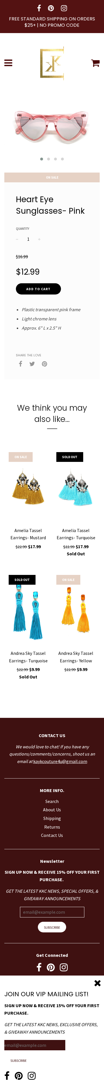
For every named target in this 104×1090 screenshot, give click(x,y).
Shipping (52, 818)
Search (52, 801)
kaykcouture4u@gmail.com (60, 761)
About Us (52, 809)
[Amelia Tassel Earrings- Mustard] (28, 488)
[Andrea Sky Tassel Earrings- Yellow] (75, 611)
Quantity (22, 229)
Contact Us (52, 835)
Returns (52, 827)
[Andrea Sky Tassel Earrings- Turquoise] (28, 611)
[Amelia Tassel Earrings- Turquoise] (75, 488)
